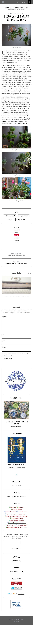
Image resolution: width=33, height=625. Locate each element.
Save (17, 235)
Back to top (16, 621)
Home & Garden (12, 13)
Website (4, 347)
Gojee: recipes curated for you (16, 254)
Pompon (24, 123)
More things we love (17, 426)
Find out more (16, 560)
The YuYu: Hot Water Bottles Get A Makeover (16, 296)
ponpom (10, 219)
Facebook (16, 230)
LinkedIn (16, 240)
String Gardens (9, 60)
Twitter (17, 232)
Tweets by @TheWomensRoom (16, 496)
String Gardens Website (9, 121)
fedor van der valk (10, 216)
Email (16, 243)
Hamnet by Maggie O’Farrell (16, 465)
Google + (16, 238)
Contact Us (21, 594)
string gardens (20, 219)
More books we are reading (16, 467)
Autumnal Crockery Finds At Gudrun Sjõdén (16, 422)
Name (3, 334)
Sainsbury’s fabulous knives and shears (16, 262)
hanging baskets (23, 216)
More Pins (24, 527)
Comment (4, 317)
